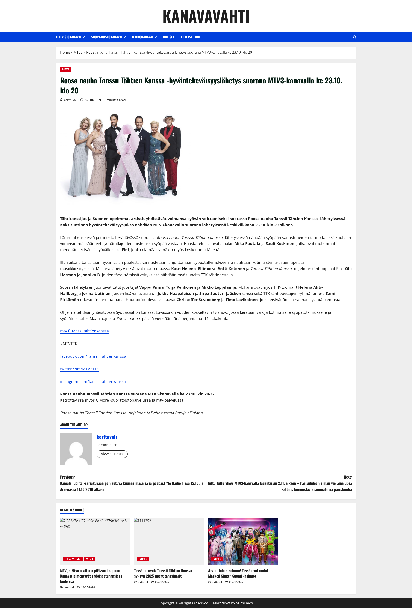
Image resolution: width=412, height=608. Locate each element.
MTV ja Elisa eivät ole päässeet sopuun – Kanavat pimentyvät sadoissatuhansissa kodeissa (91, 576)
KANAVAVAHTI (206, 15)
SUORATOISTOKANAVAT (107, 36)
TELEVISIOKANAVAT (69, 36)
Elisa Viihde (72, 559)
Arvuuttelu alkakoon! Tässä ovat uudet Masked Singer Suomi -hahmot (238, 573)
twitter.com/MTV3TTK (79, 368)
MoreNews (221, 603)
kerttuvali (70, 100)
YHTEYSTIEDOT (190, 36)
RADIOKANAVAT (142, 36)
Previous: (131, 483)
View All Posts (112, 454)
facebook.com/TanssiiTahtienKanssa (93, 356)
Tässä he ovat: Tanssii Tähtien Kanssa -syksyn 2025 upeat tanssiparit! (164, 573)
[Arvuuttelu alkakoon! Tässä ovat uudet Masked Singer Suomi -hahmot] (243, 541)
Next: (280, 483)
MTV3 (65, 69)
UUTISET (168, 36)
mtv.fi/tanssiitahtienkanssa (84, 330)
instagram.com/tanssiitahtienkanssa (93, 381)
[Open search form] (354, 37)
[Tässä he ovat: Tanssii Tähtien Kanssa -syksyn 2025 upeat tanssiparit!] (169, 541)
